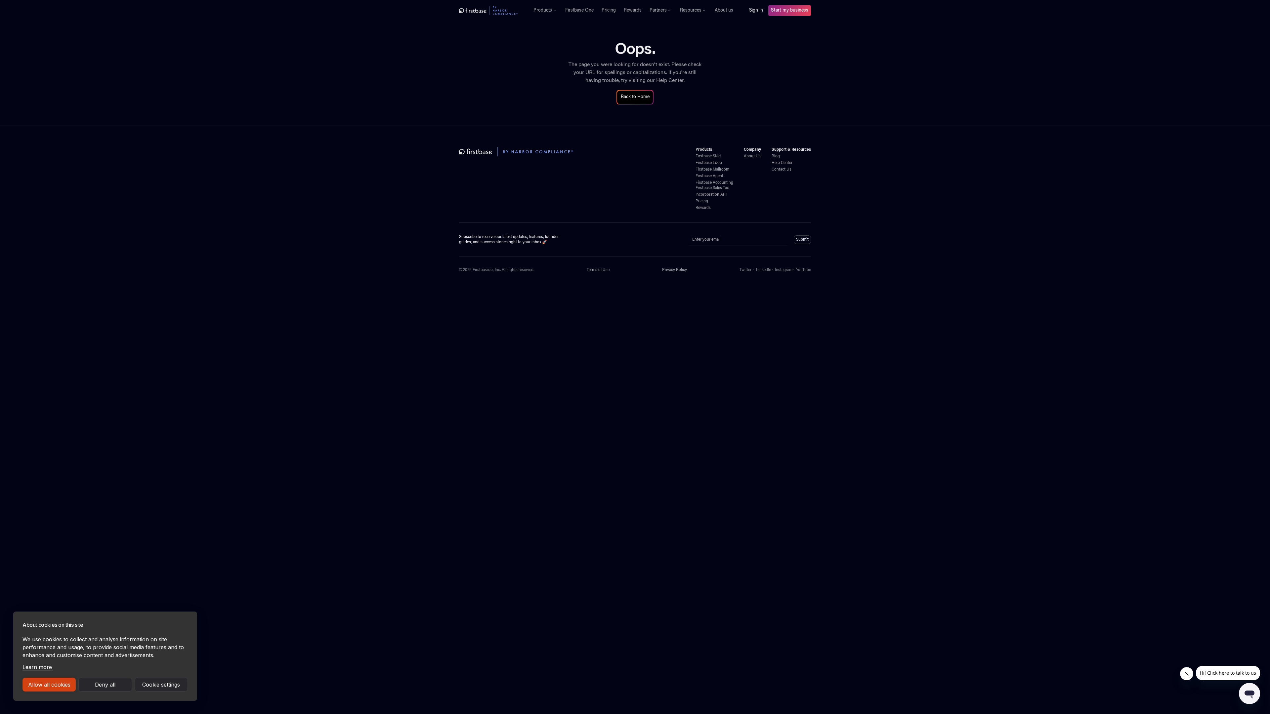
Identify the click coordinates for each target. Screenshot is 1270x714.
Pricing (609, 10)
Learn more (37, 667)
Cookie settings (161, 684)
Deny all (105, 684)
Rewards (633, 10)
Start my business (789, 10)
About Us (752, 156)
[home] (488, 10)
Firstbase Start (708, 156)
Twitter (745, 270)
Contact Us (781, 170)
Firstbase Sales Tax (712, 188)
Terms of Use (598, 270)
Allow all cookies (49, 684)
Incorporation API (711, 195)
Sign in (756, 10)
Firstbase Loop (709, 163)
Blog (776, 156)
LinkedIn (763, 270)
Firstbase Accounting (714, 183)
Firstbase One (579, 10)
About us (724, 10)
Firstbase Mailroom (712, 170)
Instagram (783, 270)
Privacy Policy (674, 270)
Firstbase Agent (709, 176)
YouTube (803, 270)
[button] (545, 10)
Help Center (670, 80)
